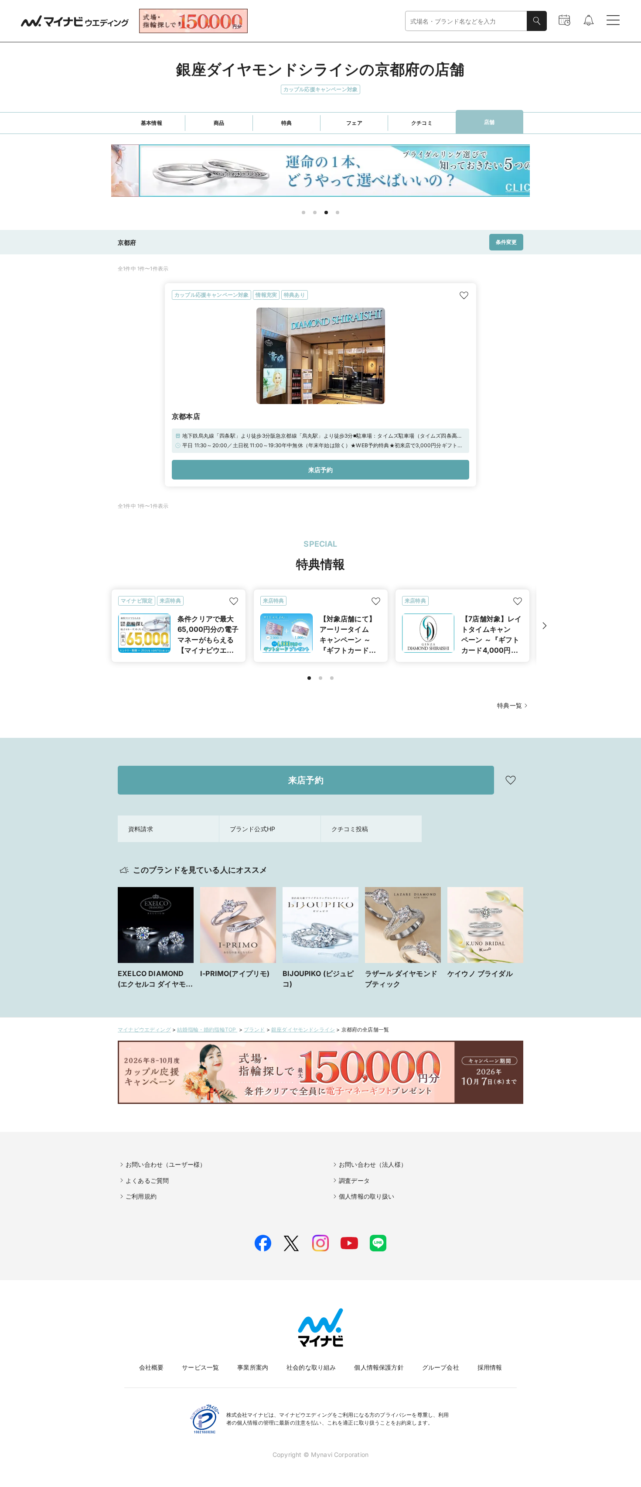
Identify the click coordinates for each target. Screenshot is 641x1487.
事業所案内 (252, 1367)
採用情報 (489, 1367)
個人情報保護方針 (378, 1367)
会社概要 (151, 1367)
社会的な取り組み (311, 1367)
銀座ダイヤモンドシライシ (303, 1029)
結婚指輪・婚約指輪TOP (207, 1029)
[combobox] (466, 21)
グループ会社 (440, 1367)
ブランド (254, 1029)
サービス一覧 (200, 1367)
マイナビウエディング (144, 1029)
